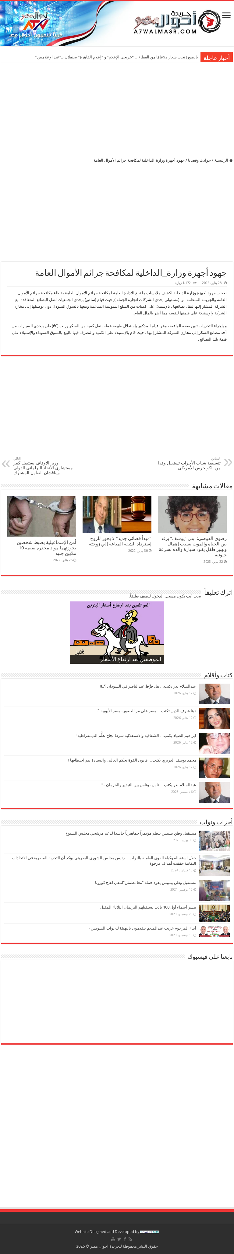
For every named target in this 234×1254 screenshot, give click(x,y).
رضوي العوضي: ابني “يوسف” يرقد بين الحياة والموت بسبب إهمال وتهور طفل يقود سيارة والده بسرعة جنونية (193, 547)
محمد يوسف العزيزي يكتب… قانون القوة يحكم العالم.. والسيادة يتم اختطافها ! (132, 760)
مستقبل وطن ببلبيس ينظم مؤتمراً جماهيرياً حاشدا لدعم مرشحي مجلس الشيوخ (131, 833)
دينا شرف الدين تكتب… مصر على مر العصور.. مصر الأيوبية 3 (147, 711)
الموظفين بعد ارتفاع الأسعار (130, 660)
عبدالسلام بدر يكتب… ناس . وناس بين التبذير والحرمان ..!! (148, 785)
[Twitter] (119, 1239)
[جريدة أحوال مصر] (117, 23)
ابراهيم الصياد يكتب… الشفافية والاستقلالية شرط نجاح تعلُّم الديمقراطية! (136, 735)
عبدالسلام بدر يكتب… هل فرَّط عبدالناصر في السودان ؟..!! (148, 686)
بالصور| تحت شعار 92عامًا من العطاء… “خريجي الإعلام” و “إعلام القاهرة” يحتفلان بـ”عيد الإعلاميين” (116, 57)
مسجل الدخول (164, 596)
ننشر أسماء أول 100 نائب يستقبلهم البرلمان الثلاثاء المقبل (148, 907)
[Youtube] (113, 1239)
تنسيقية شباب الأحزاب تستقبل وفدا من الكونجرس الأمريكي (189, 463)
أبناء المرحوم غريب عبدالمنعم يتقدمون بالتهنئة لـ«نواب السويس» (142, 928)
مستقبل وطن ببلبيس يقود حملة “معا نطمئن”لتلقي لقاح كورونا (145, 882)
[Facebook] (125, 1239)
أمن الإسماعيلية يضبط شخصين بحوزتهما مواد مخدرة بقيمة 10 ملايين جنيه (46, 548)
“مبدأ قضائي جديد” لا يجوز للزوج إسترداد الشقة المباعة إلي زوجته (119, 541)
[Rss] (130, 1239)
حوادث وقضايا (199, 160)
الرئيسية (221, 160)
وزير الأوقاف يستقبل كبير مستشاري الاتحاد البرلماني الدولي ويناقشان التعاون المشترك (43, 466)
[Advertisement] (117, 109)
